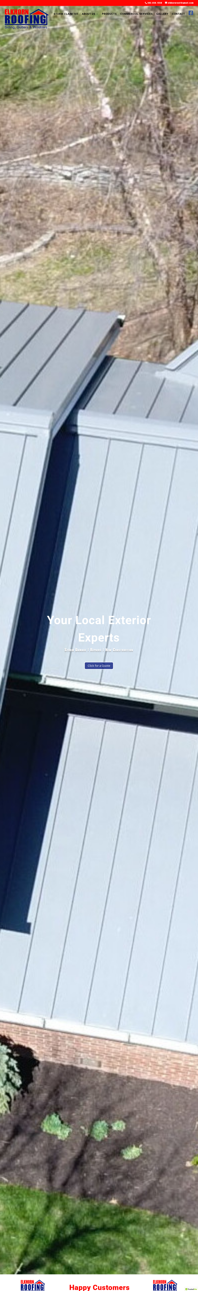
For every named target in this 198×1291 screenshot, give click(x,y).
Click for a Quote (99, 666)
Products (109, 14)
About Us (88, 14)
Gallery (162, 14)
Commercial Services (136, 14)
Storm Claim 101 (66, 14)
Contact (178, 14)
